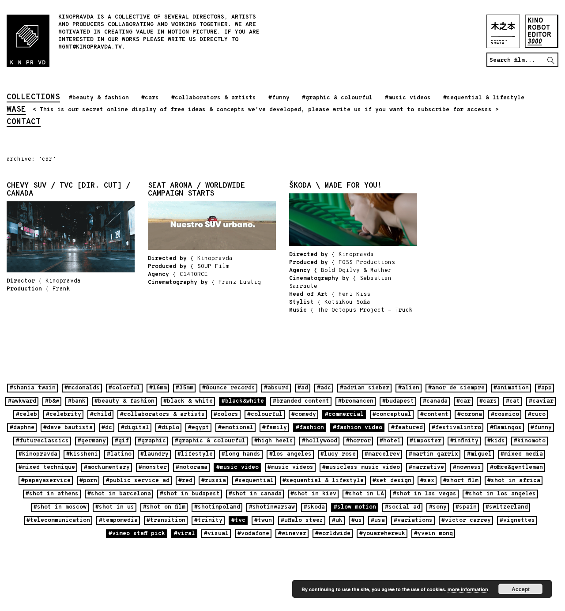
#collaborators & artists (213, 98)
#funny (279, 98)
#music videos (408, 98)
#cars (150, 98)
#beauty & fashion (99, 98)
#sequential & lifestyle (483, 98)
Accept (521, 589)
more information (468, 589)
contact (24, 122)
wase (16, 110)
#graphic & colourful (337, 98)
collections (33, 98)
